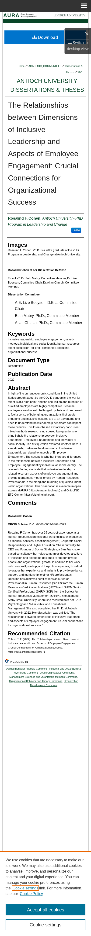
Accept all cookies (45, 909)
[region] (45, 893)
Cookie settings (25, 888)
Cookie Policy (31, 894)
